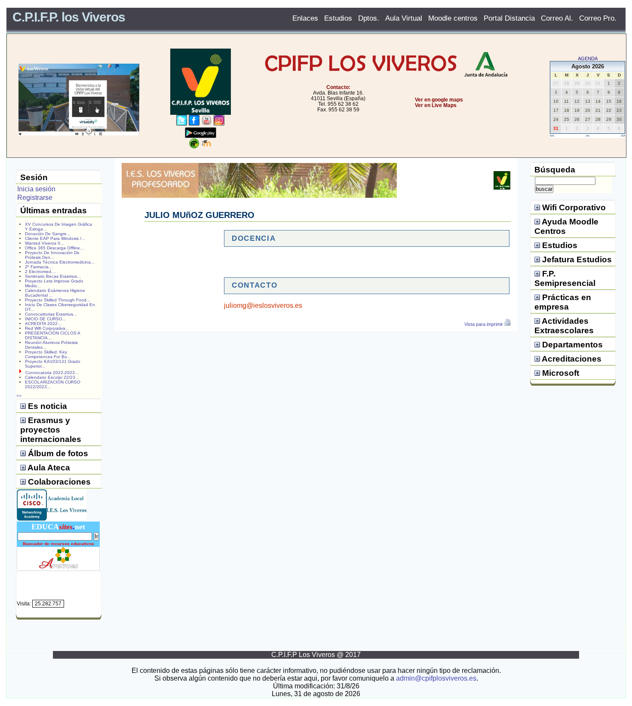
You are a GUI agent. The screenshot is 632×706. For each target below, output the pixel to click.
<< (552, 136)
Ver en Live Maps (436, 105)
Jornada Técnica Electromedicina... (60, 262)
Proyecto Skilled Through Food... (57, 300)
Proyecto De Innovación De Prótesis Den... (52, 255)
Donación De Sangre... (48, 233)
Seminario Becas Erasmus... (53, 276)
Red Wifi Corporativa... (47, 328)
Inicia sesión (36, 189)
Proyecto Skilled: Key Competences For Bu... (48, 354)
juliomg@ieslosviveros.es (263, 305)
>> (623, 136)
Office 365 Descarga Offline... (54, 248)
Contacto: (338, 87)
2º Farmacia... (38, 266)
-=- (587, 136)
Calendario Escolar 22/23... (52, 377)
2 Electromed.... (40, 271)
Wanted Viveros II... (44, 243)
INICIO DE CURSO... (45, 318)
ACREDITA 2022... (43, 323)
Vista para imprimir (484, 324)
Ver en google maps (439, 100)
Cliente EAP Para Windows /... (55, 238)
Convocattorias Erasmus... (51, 314)
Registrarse (34, 197)
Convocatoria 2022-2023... (52, 372)
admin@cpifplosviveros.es (436, 678)
